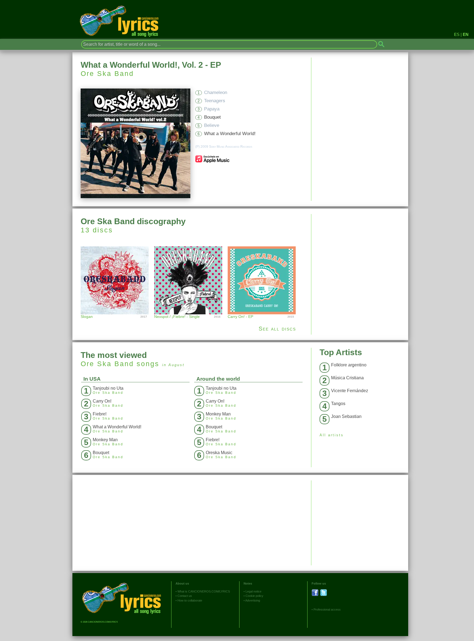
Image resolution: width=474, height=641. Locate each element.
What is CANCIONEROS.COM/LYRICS (203, 591)
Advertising (252, 600)
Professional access (327, 609)
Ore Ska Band (107, 73)
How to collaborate (189, 600)
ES (456, 34)
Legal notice (253, 591)
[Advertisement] (359, 252)
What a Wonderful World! (230, 133)
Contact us (184, 595)
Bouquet (212, 117)
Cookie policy (254, 595)
